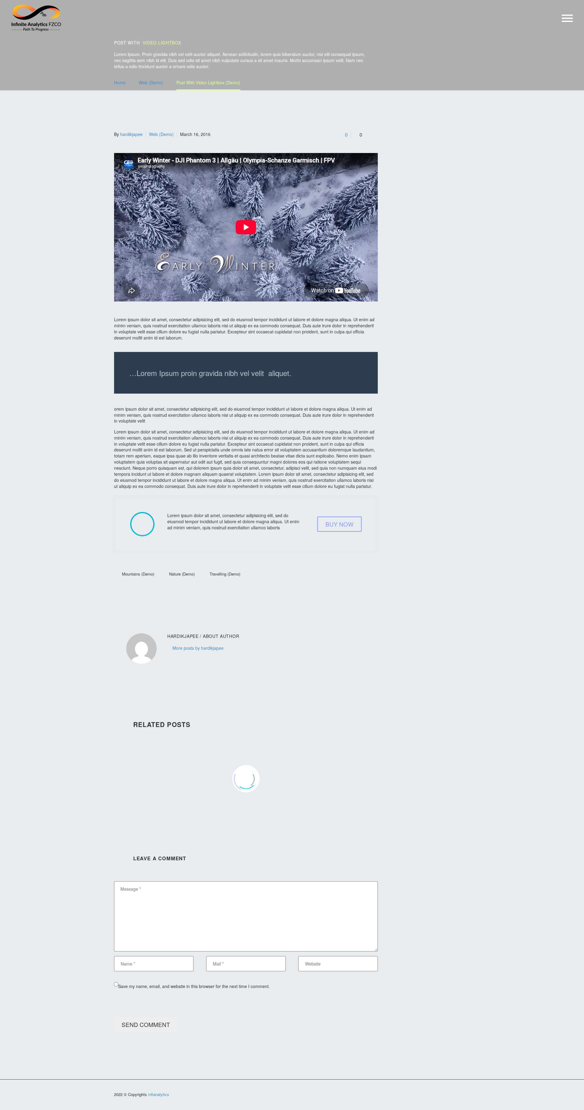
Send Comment (146, 1024)
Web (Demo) (161, 134)
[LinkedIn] (154, 591)
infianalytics (158, 1094)
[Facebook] (118, 591)
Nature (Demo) (182, 574)
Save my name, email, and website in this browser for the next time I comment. (194, 986)
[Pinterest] (136, 591)
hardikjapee (131, 134)
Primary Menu (567, 18)
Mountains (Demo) (138, 574)
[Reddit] (163, 591)
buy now (339, 524)
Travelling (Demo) (225, 574)
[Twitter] (127, 591)
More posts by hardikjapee (198, 648)
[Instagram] (468, 1095)
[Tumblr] (145, 591)
